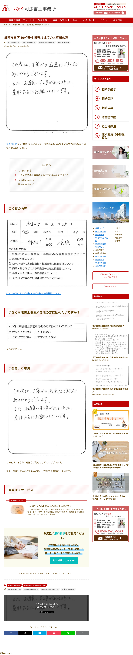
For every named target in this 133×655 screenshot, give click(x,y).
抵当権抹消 (11, 143)
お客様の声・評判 (14, 585)
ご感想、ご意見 (26, 179)
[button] (11, 633)
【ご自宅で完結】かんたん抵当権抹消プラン (49, 505)
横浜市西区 (99, 259)
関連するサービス (27, 184)
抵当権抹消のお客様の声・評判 (35, 585)
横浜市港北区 (100, 256)
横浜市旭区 (99, 228)
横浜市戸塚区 (100, 243)
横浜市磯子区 (100, 262)
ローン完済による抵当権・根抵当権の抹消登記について (33, 293)
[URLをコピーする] (82, 633)
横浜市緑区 (99, 234)
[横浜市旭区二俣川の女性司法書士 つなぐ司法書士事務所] (46, 8)
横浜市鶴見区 (100, 266)
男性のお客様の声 (63, 42)
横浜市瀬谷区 (100, 231)
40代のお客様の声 (13, 42)
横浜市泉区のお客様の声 (47, 42)
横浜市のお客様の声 (29, 42)
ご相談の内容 (25, 170)
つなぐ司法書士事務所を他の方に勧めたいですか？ (43, 175)
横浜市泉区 (99, 247)
